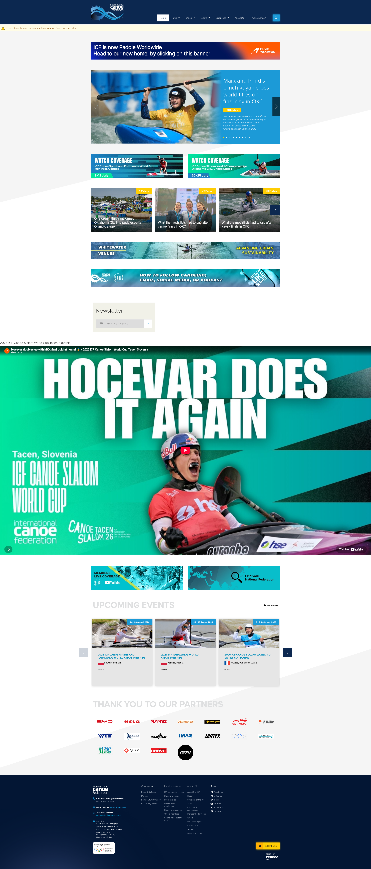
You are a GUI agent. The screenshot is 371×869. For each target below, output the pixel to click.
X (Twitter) (218, 808)
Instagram (218, 796)
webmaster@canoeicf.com (108, 815)
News (174, 18)
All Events (272, 606)
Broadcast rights (194, 822)
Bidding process (171, 796)
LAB (267, 860)
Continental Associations (192, 809)
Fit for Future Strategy (151, 800)
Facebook (218, 792)
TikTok (216, 800)
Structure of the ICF (196, 800)
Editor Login (271, 846)
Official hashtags (171, 814)
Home (163, 18)
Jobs (189, 804)
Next (275, 210)
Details (100, 669)
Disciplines (221, 18)
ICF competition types (174, 792)
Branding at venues (173, 810)
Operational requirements (170, 805)
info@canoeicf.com (118, 807)
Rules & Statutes (148, 792)
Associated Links (194, 833)
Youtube (217, 804)
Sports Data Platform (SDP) (173, 819)
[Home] (108, 12)
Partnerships (192, 826)
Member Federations (196, 814)
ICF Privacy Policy (149, 804)
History (190, 796)
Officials (190, 818)
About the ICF (193, 792)
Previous (96, 210)
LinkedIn (217, 811)
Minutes (144, 796)
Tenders (190, 829)
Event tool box (170, 800)
